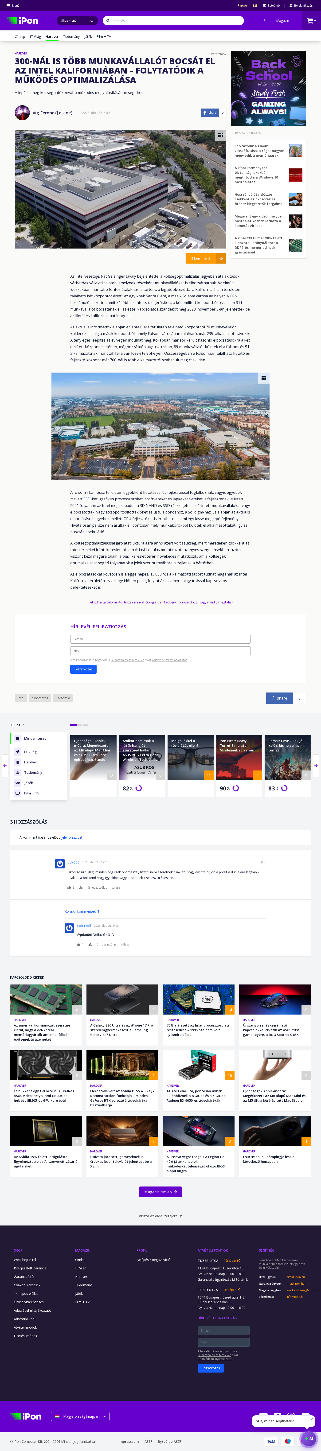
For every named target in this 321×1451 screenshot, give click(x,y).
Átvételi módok (25, 1327)
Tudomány (71, 36)
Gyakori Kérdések (27, 1285)
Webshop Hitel (25, 1259)
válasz (116, 888)
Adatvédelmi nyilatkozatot (169, 660)
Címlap (20, 36)
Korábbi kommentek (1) (83, 911)
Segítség (266, 1250)
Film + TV (104, 36)
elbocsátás (40, 698)
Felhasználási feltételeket (127, 660)
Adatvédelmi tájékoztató (32, 1310)
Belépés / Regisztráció (153, 1259)
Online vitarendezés (29, 1302)
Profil (142, 1250)
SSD (86, 499)
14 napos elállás (26, 1293)
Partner (243, 6)
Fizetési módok (25, 1336)
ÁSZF (148, 1441)
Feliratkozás (83, 669)
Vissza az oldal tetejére (158, 1216)
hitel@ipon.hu (295, 1277)
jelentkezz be (71, 837)
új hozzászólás (97, 888)
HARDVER (21, 53)
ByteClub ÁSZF (169, 1441)
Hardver (20, 1020)
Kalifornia (63, 698)
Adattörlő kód (24, 1319)
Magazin (282, 20)
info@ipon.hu (295, 1297)
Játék (88, 36)
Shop (267, 20)
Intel (21, 698)
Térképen (230, 1261)
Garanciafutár (24, 1276)
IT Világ (35, 36)
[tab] (73, 725)
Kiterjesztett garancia (30, 1268)
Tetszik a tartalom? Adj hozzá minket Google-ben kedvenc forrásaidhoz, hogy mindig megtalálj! (160, 602)
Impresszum (129, 1441)
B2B (255, 6)
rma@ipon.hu (295, 1284)
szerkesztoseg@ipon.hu (298, 1290)
